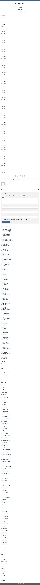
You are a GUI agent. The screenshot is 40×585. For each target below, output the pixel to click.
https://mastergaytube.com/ (5, 310)
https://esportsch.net (4, 499)
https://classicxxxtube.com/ (5, 315)
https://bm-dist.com (4, 509)
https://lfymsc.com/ (4, 281)
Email (3, 210)
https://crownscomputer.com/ (6, 314)
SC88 (2, 363)
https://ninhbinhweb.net (5, 400)
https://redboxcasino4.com (5, 457)
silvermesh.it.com (4, 542)
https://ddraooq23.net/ (5, 322)
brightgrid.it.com (3, 537)
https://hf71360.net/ (4, 325)
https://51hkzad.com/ (4, 328)
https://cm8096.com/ (4, 279)
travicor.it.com (3, 576)
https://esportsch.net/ (4, 263)
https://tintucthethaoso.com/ (6, 286)
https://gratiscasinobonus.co (5, 459)
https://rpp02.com (4, 438)
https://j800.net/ (3, 285)
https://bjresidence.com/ (5, 332)
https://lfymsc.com (4, 525)
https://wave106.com (4, 431)
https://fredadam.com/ (4, 283)
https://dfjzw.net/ (4, 293)
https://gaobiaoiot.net (4, 409)
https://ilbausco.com (4, 523)
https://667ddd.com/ (4, 357)
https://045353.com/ (4, 338)
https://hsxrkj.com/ (4, 327)
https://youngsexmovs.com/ (5, 318)
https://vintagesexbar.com (5, 418)
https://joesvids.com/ (4, 302)
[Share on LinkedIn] (24, 176)
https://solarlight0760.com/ (5, 348)
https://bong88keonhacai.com (6, 494)
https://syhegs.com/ (4, 278)
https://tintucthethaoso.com (5, 530)
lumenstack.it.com (4, 561)
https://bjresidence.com (5, 411)
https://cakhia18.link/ (4, 258)
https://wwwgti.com (4, 421)
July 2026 (2, 385)
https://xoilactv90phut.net (5, 485)
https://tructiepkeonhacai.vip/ (6, 261)
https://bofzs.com (4, 428)
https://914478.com (4, 514)
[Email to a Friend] (21, 176)
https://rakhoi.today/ (4, 255)
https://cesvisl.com (4, 504)
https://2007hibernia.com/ (5, 290)
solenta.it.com (3, 573)
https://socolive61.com (4, 487)
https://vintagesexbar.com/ (5, 337)
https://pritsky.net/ (4, 284)
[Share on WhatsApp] (15, 176)
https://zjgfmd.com (4, 442)
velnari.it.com (3, 580)
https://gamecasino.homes (5, 461)
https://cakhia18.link (4, 492)
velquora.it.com (3, 547)
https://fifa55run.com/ (4, 333)
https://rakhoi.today (4, 488)
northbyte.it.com (3, 544)
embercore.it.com (4, 540)
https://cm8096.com (4, 521)
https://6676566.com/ (4, 323)
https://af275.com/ (4, 312)
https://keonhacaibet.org (5, 495)
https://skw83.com (4, 447)
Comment (3, 197)
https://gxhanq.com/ (4, 317)
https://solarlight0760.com (5, 433)
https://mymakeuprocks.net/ (5, 349)
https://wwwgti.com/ (4, 339)
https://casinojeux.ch (4, 464)
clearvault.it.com (3, 545)
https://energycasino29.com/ (5, 244)
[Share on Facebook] (17, 176)
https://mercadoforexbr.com (5, 414)
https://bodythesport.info (5, 502)
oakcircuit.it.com (3, 559)
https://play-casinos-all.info (5, 456)
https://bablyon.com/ (4, 268)
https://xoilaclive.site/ (4, 251)
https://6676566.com (4, 399)
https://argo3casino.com (5, 475)
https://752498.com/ (4, 342)
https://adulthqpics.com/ (5, 288)
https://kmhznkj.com (4, 407)
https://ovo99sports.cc (4, 500)
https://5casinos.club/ (4, 236)
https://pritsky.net (4, 528)
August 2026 (3, 384)
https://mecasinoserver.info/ (5, 243)
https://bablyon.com (4, 506)
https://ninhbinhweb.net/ (5, 324)
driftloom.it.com (3, 533)
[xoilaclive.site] (20, 4)
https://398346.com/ (4, 320)
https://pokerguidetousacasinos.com (7, 468)
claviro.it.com (3, 564)
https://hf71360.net (4, 402)
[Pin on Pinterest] (22, 176)
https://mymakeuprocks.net (5, 435)
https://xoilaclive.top (4, 478)
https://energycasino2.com (5, 450)
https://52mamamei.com (5, 416)
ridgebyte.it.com (3, 557)
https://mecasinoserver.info (5, 471)
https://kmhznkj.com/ (4, 329)
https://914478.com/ (4, 274)
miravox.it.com (3, 571)
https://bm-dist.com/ (4, 270)
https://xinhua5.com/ (4, 275)
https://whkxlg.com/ (4, 307)
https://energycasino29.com (5, 473)
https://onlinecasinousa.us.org (6, 452)
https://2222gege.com (4, 423)
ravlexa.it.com (3, 568)
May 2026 (2, 389)
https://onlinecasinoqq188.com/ (6, 239)
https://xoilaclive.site (4, 483)
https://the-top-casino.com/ (5, 241)
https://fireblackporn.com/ (5, 309)
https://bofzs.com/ (4, 344)
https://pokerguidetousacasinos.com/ (7, 240)
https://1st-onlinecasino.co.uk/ (6, 230)
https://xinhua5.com (4, 516)
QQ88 (2, 366)
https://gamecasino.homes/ (5, 235)
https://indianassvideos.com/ (5, 295)
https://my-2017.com (4, 511)
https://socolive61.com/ (5, 254)
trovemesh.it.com (4, 563)
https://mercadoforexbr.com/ (5, 334)
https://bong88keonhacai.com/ (6, 259)
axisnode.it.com (3, 535)
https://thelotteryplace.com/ (5, 353)
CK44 (2, 364)
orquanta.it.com (3, 578)
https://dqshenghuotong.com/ (6, 319)
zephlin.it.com (3, 575)
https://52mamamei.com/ (5, 335)
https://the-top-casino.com (5, 469)
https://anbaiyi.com (4, 437)
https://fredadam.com (4, 526)
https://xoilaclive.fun (4, 481)
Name (3, 205)
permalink (27, 179)
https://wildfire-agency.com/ (5, 294)
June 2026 (2, 387)
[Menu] (1, 3)
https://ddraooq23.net (4, 397)
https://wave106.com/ (4, 347)
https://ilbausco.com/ (4, 280)
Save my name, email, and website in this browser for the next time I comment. (15, 219)
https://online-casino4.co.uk (5, 449)
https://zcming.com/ (4, 304)
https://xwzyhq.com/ (4, 308)
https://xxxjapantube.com (5, 426)
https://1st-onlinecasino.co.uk (6, 454)
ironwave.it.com (3, 538)
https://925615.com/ (4, 305)
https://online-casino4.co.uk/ (5, 226)
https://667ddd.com (4, 445)
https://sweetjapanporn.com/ (6, 303)
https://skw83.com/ (4, 358)
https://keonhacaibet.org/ (5, 260)
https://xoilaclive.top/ (4, 248)
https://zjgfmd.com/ (4, 354)
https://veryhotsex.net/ (5, 289)
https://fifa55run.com (4, 412)
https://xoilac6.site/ (4, 246)
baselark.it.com (3, 566)
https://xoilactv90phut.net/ (5, 253)
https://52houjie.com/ (4, 299)
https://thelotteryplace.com (5, 440)
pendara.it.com (3, 556)
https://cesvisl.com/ (4, 266)
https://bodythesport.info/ (5, 265)
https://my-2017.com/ (4, 271)
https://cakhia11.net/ (4, 256)
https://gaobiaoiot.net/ (4, 330)
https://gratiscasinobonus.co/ (6, 234)
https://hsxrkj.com (4, 404)
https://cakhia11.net (4, 490)
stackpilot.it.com (3, 532)
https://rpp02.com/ (4, 352)
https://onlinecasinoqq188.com (6, 466)
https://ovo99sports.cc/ (5, 264)
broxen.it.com (3, 552)
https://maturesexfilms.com (5, 513)
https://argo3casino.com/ (5, 245)
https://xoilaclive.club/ (4, 249)
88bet (4, 15)
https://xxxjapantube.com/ (5, 343)
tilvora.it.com (3, 549)
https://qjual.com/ (4, 269)
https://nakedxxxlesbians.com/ (6, 313)
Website (3, 214)
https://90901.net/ (4, 298)
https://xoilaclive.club (4, 480)
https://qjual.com (3, 507)
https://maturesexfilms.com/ (5, 273)
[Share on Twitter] (19, 176)
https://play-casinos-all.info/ (5, 231)
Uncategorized (20, 7)
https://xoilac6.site (4, 476)
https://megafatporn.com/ (5, 300)
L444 (3, 189)
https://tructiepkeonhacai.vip (5, 497)
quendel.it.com (3, 554)
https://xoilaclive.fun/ (4, 250)
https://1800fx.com (4, 419)
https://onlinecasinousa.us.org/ (6, 229)
